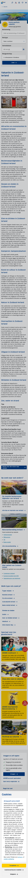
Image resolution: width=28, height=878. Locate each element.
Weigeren (13, 874)
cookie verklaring (9, 859)
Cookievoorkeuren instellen (13, 870)
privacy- (20, 857)
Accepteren (13, 865)
